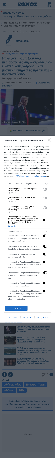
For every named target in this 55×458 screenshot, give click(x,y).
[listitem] (27, 183)
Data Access (27, 317)
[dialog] (27, 229)
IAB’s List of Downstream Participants (30, 176)
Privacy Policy (42, 317)
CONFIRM (16, 308)
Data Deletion (13, 317)
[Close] (50, 140)
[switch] (45, 189)
